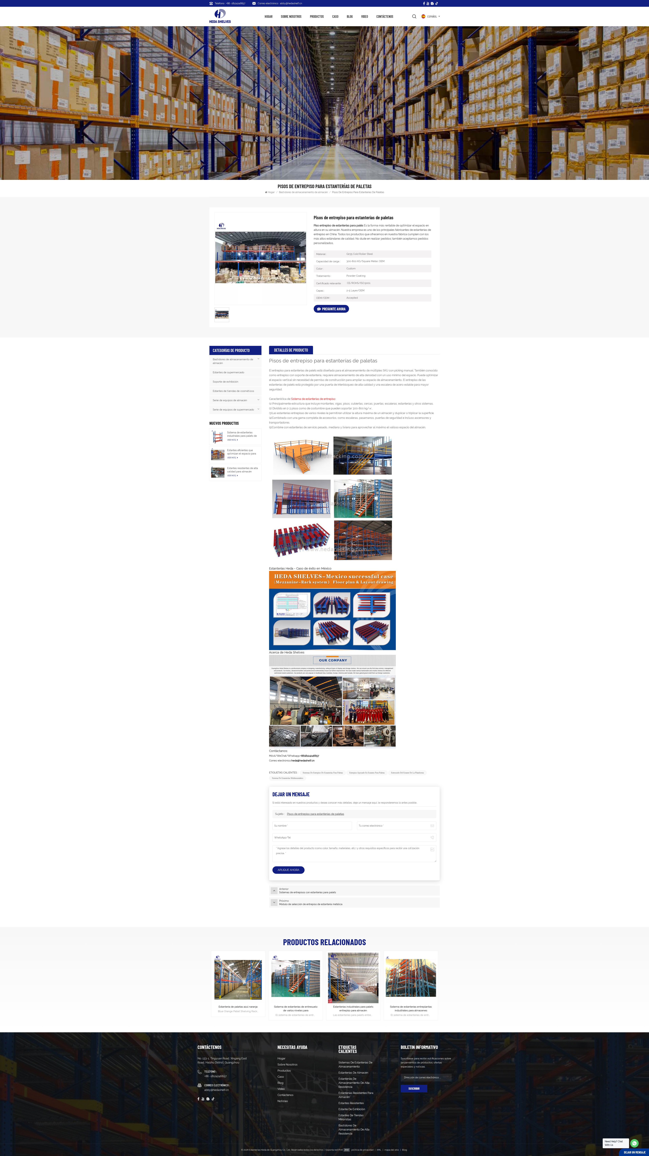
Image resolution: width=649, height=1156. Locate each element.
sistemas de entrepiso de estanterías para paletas (323, 773)
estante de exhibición (352, 1109)
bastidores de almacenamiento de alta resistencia (354, 1129)
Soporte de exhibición (225, 381)
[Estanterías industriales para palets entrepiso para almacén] (411, 978)
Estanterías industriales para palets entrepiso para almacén (411, 1008)
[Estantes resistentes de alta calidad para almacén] (218, 472)
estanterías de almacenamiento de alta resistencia (354, 1082)
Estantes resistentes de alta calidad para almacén (242, 470)
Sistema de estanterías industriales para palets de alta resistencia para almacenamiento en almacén (242, 434)
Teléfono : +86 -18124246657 (230, 3)
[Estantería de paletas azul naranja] (295, 978)
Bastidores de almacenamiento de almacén (303, 192)
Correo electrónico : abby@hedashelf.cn (280, 3)
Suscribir (413, 1088)
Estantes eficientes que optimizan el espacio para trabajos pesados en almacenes (241, 452)
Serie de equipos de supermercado (233, 409)
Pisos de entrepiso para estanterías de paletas (315, 814)
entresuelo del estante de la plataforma (407, 773)
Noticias (283, 1101)
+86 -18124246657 (215, 1076)
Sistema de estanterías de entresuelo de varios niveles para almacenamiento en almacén (353, 1008)
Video (364, 16)
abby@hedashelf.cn (216, 1090)
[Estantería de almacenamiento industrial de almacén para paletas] (238, 978)
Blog (350, 16)
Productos (317, 16)
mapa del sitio (391, 1150)
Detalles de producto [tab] (291, 350)
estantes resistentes (351, 1103)
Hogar (268, 16)
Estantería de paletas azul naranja (295, 1006)
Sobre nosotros (291, 16)
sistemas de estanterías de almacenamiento (355, 1064)
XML (379, 1150)
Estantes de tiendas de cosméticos (233, 391)
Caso (335, 16)
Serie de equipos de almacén (230, 400)
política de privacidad (362, 1150)
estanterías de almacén (353, 1072)
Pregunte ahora (334, 309)
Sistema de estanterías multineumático (287, 778)
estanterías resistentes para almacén (356, 1095)
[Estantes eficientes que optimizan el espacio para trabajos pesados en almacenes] (218, 454)
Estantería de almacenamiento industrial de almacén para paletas (238, 1008)
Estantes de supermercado (228, 372)
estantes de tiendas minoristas (351, 1117)
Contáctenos (384, 16)
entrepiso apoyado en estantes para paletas (367, 773)
